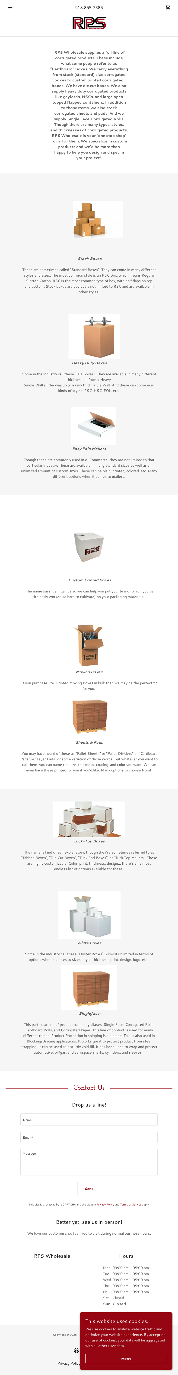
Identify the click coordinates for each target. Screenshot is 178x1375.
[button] (18, 7)
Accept (126, 1358)
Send (89, 1188)
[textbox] (89, 1119)
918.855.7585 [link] (89, 7)
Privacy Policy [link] (105, 1204)
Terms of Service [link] (130, 1204)
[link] (167, 7)
